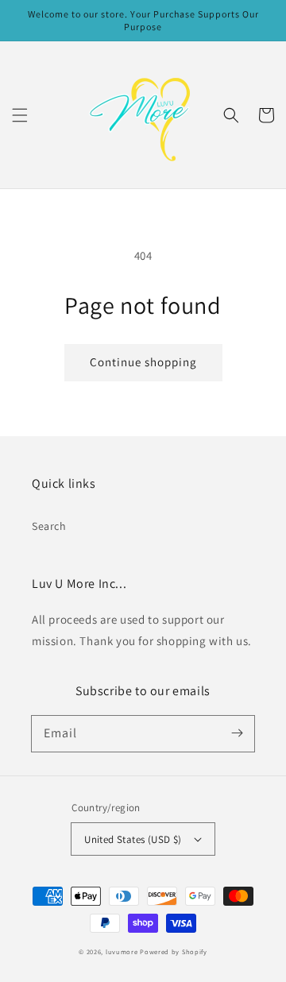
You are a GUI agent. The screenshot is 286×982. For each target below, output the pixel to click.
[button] (19, 115)
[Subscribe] (236, 733)
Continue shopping (143, 361)
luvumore (122, 951)
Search (49, 526)
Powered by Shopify (173, 951)
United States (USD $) (132, 839)
